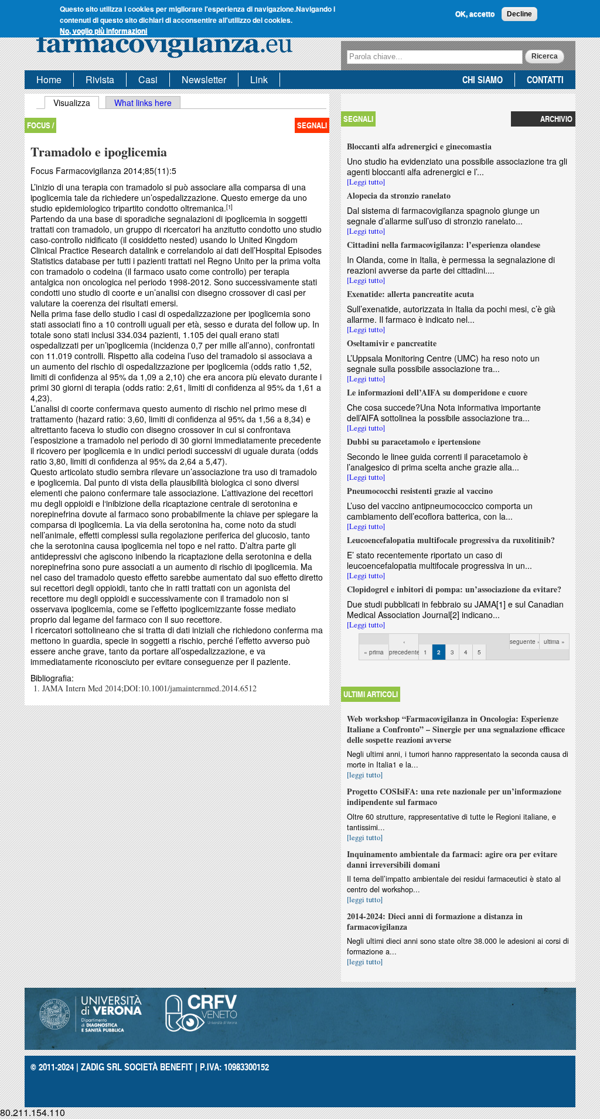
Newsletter (204, 79)
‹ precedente (403, 646)
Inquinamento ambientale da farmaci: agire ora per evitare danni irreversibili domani (452, 859)
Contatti (545, 79)
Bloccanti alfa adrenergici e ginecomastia (419, 146)
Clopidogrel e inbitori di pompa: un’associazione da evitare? (454, 589)
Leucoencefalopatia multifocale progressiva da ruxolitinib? (451, 540)
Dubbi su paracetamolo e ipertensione (413, 441)
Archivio (556, 119)
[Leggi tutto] (366, 182)
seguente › (524, 641)
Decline (519, 14)
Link (259, 79)
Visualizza (76, 102)
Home (49, 79)
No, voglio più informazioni (103, 31)
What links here (143, 102)
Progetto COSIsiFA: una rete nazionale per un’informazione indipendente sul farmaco (454, 796)
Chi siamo (482, 79)
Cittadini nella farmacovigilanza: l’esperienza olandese (443, 244)
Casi (148, 79)
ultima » (554, 641)
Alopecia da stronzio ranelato (399, 195)
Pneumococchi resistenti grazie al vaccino (420, 491)
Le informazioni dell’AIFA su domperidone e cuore (437, 392)
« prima (374, 652)
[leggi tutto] (365, 775)
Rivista (100, 79)
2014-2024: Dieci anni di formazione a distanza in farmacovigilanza (435, 921)
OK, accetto (475, 14)
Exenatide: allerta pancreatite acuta (410, 294)
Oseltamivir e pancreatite (392, 343)
